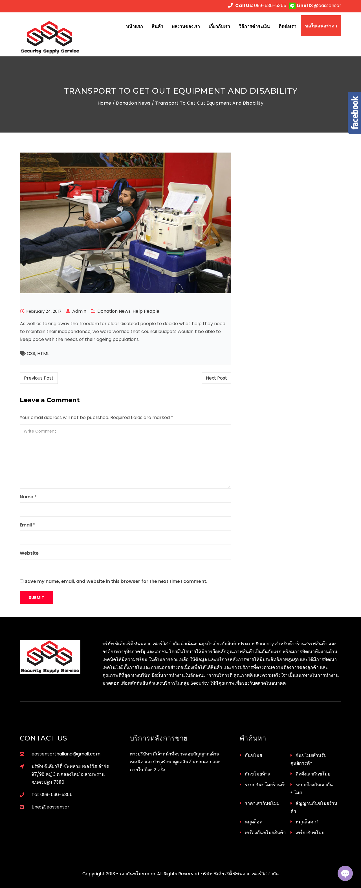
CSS (31, 353)
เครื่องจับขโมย (310, 832)
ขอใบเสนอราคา (321, 25)
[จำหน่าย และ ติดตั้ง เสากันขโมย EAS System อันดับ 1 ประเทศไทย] (57, 37)
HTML (43, 353)
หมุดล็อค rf (307, 822)
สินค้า (157, 26)
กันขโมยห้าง (257, 774)
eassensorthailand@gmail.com (66, 754)
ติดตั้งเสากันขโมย (313, 774)
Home (104, 103)
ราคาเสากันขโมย (262, 803)
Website (29, 553)
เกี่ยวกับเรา (219, 26)
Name (26, 496)
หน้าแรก (134, 26)
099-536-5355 (260, 5)
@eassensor (319, 5)
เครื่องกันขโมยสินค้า (265, 832)
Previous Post (39, 378)
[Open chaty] (345, 873)
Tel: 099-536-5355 (52, 794)
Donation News (133, 103)
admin (79, 311)
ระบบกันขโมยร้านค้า (266, 784)
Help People (146, 311)
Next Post (216, 378)
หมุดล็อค (254, 822)
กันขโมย (253, 755)
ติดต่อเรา (287, 26)
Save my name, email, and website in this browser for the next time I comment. (116, 581)
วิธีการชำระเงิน (254, 26)
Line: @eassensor (50, 807)
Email (26, 525)
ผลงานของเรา (186, 26)
